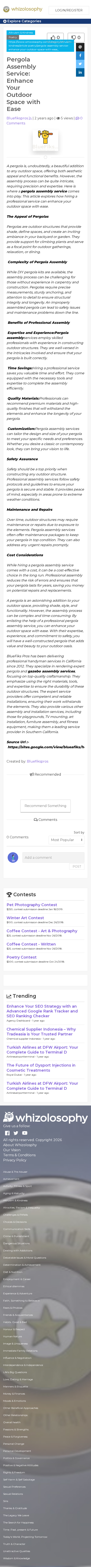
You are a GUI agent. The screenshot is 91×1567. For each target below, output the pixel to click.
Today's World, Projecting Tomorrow (25, 1536)
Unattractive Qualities (16, 1551)
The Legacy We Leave (16, 1515)
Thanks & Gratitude (15, 1508)
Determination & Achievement (22, 1264)
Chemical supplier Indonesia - (25, 1038)
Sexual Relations (13, 1493)
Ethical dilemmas (13, 1286)
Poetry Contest (22, 957)
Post (77, 866)
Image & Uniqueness (15, 1343)
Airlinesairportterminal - (22, 1056)
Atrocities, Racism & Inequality (21, 1207)
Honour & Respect (14, 1329)
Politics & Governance (16, 1458)
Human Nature (12, 1336)
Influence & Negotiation (17, 1357)
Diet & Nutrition (12, 1272)
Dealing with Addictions (17, 1250)
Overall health (12, 1422)
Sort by (79, 832)
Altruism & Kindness (21, 32)
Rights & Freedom (14, 1472)
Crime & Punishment (16, 1236)
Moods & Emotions (14, 1400)
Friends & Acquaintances (18, 1314)
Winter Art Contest (25, 918)
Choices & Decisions (15, 1221)
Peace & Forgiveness (15, 1436)
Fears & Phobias (12, 1307)
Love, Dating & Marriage (18, 1379)
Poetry (13, 37)
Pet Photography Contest (32, 905)
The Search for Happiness (18, 1522)
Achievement (11, 1178)
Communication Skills (16, 1229)
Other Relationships (15, 1415)
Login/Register (69, 10)
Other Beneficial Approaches (20, 1408)
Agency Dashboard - (19, 1020)
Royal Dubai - (15, 1074)
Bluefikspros (17, 118)
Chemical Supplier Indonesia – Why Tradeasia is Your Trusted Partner (41, 1031)
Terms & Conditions (19, 1155)
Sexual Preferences (14, 1486)
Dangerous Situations (16, 1243)
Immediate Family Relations (20, 1350)
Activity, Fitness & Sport (17, 1186)
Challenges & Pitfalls (15, 1214)
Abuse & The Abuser (15, 1171)
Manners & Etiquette (15, 1386)
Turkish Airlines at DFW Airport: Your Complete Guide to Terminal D (42, 1050)
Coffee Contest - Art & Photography (42, 931)
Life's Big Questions (15, 1372)
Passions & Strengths (16, 1429)
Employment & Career (17, 1279)
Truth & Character (14, 1544)
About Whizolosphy (20, 1145)
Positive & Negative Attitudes (20, 1465)
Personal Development (17, 1450)
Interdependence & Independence (23, 1365)
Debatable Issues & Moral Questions (24, 1257)
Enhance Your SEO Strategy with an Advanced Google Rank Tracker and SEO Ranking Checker (42, 1011)
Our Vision (12, 1150)
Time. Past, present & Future (20, 1529)
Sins (5, 1501)
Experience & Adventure (17, 1293)
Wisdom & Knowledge (16, 1558)
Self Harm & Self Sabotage (19, 1479)
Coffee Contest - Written (31, 944)
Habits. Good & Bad (15, 1322)
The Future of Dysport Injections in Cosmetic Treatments (41, 1067)
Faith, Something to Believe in (21, 1300)
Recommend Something (45, 806)
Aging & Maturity (14, 1193)
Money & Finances (14, 1393)
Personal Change (13, 1443)
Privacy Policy (14, 1160)
